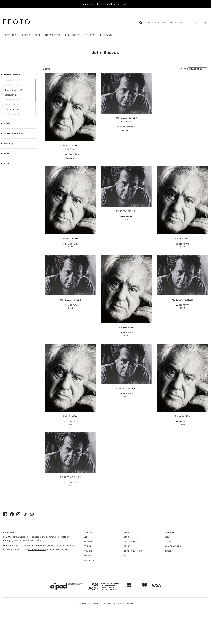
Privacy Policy (82, 604)
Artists (25, 35)
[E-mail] (32, 514)
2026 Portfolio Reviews (80, 35)
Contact (169, 541)
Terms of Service (98, 604)
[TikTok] (25, 514)
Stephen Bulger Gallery (70, 154)
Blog (38, 35)
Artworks (9, 35)
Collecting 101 (131, 541)
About (167, 537)
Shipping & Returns (134, 551)
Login (196, 22)
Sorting (183, 69)
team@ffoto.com (37, 549)
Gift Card (106, 35)
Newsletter (53, 35)
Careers (169, 551)
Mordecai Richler (126, 117)
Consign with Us (173, 546)
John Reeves (70, 149)
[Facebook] (5, 514)
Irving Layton (70, 145)
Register (88, 541)
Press (127, 546)
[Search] (140, 23)
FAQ (125, 555)
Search (87, 546)
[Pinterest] (12, 514)
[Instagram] (18, 514)
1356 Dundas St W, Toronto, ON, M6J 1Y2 (38, 545)
